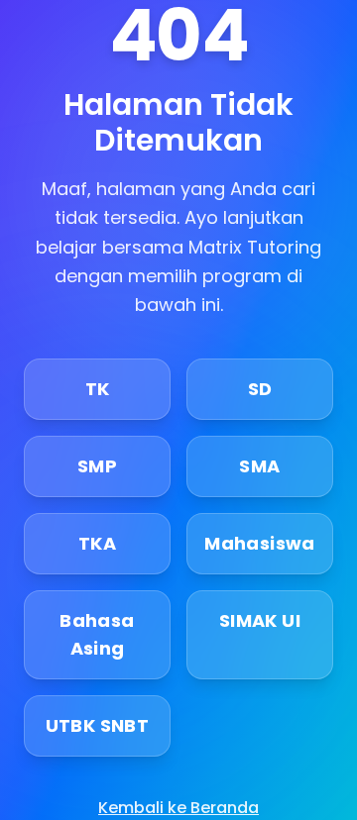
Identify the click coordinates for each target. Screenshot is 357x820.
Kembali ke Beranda (178, 807)
